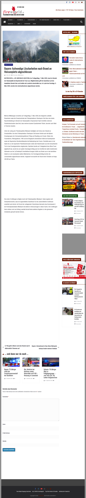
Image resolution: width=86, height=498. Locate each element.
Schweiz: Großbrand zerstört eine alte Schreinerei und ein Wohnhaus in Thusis (73, 132)
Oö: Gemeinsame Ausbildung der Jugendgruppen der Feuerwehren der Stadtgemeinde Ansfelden (78, 314)
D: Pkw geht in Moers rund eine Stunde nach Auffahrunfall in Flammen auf (17, 347)
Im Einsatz (10, 20)
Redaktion (10, 24)
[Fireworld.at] (5, 22)
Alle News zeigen (60, 10)
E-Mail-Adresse (6, 433)
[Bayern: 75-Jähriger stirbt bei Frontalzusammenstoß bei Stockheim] (11, 359)
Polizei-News (66, 20)
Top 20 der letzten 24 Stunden (51, 491)
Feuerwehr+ (20, 20)
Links (18, 24)
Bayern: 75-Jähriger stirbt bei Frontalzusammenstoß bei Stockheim (11, 372)
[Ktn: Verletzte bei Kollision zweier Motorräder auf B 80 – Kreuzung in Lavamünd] (30, 359)
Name (4, 424)
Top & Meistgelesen (44, 20)
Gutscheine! (27, 24)
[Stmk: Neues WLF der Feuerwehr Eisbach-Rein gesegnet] (67, 224)
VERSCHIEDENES (31, 20)
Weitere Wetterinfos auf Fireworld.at (74, 47)
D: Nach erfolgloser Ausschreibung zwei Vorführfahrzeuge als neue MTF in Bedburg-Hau (79, 204)
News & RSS (56, 20)
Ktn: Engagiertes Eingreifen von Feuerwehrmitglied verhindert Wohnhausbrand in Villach (78, 294)
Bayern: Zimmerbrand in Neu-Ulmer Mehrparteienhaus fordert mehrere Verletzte (44, 347)
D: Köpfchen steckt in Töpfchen (77, 82)
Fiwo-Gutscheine (78, 10)
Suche (34, 24)
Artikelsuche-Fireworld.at (64, 491)
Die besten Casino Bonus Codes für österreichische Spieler (76, 60)
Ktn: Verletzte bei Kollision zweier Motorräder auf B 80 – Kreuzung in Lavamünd (31, 372)
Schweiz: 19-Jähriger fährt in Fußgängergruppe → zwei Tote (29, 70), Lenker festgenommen (50, 373)
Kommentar (6, 397)
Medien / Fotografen (8, 64)
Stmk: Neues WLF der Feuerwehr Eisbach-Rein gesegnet (79, 221)
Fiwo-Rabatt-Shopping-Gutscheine (23, 491)
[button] (14, 20)
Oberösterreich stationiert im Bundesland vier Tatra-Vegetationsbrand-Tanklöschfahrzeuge (74, 140)
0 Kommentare (15, 75)
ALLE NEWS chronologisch (38, 491)
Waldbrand (22, 75)
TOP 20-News (70, 10)
